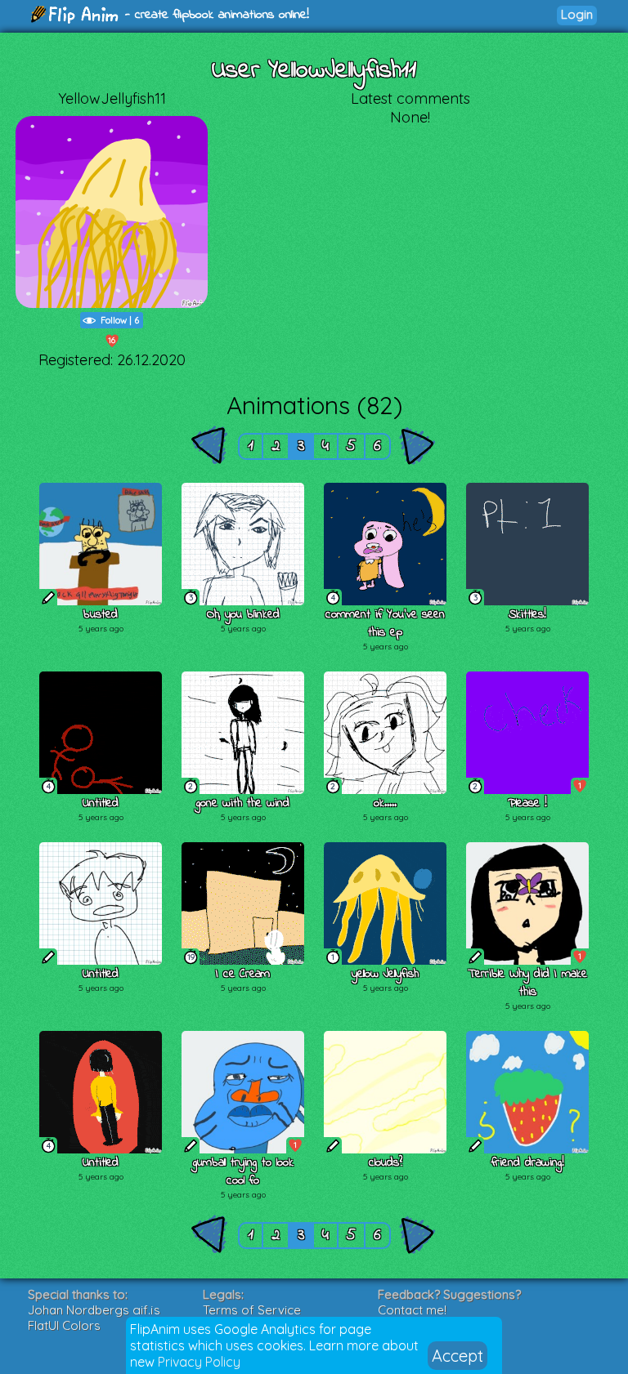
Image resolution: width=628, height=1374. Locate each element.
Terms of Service (252, 1310)
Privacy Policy (199, 1362)
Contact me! (412, 1310)
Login (577, 14)
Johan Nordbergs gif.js (94, 1310)
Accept (457, 1355)
